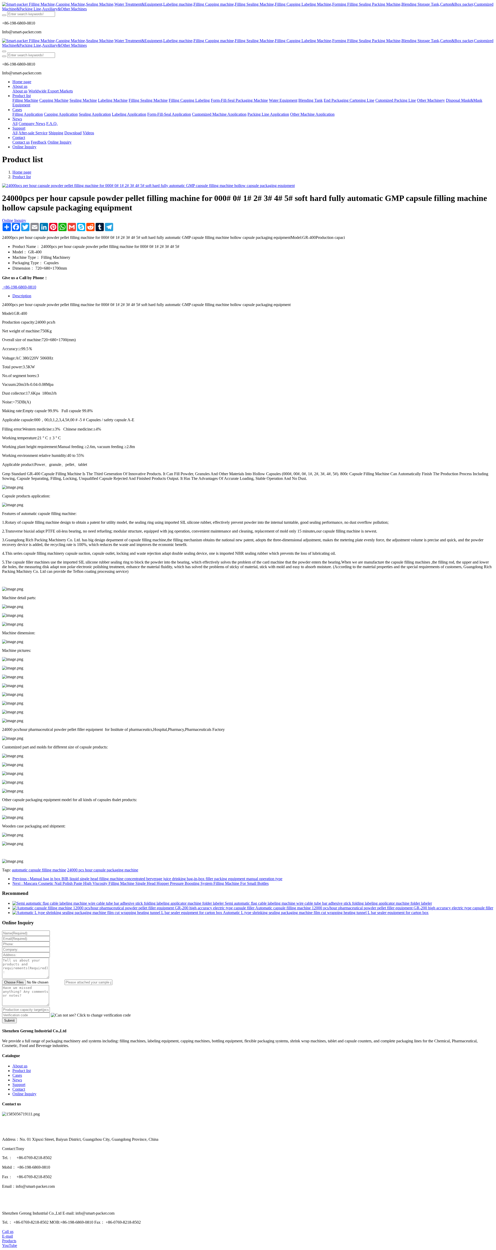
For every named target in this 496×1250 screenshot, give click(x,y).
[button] (91, 1015)
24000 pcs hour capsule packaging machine (102, 870)
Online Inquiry (14, 220)
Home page (21, 82)
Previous (147, 879)
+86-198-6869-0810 (19, 287)
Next (140, 883)
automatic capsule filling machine (39, 870)
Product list (21, 177)
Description (21, 296)
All (15, 123)
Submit (9, 1020)
